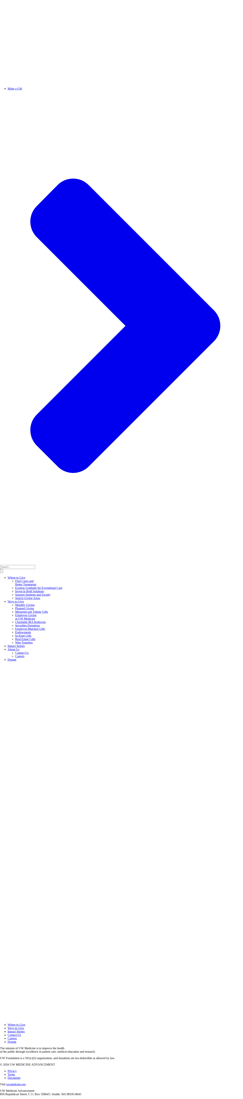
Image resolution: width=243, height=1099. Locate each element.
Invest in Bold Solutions (29, 591)
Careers (19, 656)
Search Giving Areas (27, 598)
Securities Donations (27, 625)
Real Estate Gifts (25, 639)
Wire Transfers (24, 642)
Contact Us (22, 652)
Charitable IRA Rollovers (30, 622)
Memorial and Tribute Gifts (31, 611)
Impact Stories (16, 646)
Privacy (12, 1071)
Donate (12, 659)
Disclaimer (14, 1077)
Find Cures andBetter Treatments (25, 582)
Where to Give (16, 577)
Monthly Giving (25, 605)
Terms (11, 1074)
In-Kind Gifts (23, 635)
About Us (13, 649)
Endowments (23, 632)
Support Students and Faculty (32, 594)
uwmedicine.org (16, 1084)
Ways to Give (16, 601)
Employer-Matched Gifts (30, 628)
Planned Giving (24, 608)
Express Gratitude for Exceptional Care (38, 587)
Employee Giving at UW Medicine (25, 617)
